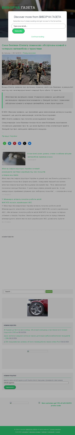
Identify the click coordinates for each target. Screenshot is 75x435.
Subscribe (18, 31)
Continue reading (37, 37)
